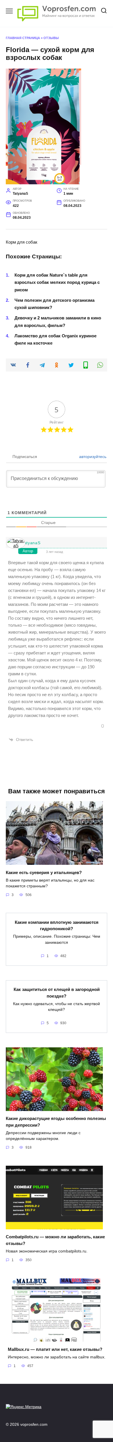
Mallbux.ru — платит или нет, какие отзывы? (55, 1349)
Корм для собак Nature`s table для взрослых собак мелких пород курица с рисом (57, 282)
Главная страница (23, 38)
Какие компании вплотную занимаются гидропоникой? (57, 925)
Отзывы (51, 38)
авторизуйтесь (92, 456)
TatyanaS (31, 542)
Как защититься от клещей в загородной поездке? (57, 992)
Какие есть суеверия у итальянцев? (44, 872)
